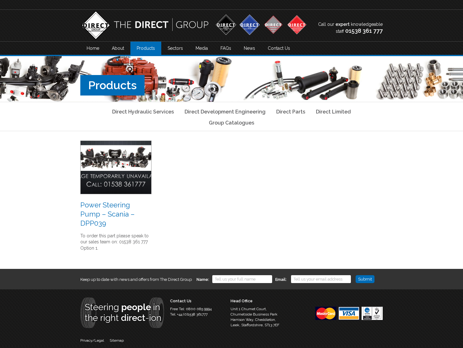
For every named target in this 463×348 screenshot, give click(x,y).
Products (146, 48)
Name (202, 279)
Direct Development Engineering (225, 112)
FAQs (225, 48)
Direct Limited (333, 112)
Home (93, 48)
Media (202, 48)
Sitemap (117, 340)
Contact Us (279, 48)
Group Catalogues (231, 123)
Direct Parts (290, 112)
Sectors (175, 48)
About (118, 48)
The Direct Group (144, 25)
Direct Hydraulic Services (143, 112)
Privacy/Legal (92, 340)
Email (280, 279)
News (249, 48)
